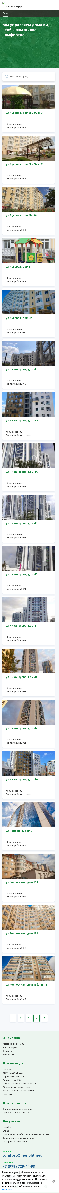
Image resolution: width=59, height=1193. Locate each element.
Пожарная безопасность (15, 1141)
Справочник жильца (13, 1076)
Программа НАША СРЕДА (16, 1112)
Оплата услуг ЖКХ (12, 1080)
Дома (5, 13)
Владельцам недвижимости (17, 1109)
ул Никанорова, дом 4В (21, 574)
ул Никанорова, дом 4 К (22, 420)
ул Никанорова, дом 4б (21, 523)
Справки (7, 1131)
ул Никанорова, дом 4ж (22, 779)
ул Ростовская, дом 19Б (22, 933)
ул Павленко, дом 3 (19, 830)
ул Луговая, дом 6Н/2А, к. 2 (24, 164)
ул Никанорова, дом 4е (21, 728)
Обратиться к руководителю (17, 1087)
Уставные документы (14, 1044)
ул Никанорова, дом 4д (22, 677)
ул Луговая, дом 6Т (19, 266)
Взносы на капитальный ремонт (19, 1090)
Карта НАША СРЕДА (13, 1073)
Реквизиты (8, 1054)
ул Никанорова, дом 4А (22, 471)
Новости (7, 1069)
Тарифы (7, 1127)
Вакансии (7, 1051)
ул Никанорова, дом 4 (21, 369)
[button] (54, 5)
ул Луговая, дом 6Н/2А (21, 215)
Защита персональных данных (18, 1138)
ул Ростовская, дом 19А (22, 882)
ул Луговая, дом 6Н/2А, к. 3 (24, 112)
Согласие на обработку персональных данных (27, 1134)
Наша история (10, 1047)
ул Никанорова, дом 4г (21, 625)
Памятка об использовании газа (19, 1083)
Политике (7, 1189)
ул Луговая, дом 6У (19, 318)
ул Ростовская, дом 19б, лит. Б (27, 984)
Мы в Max (7, 1094)
